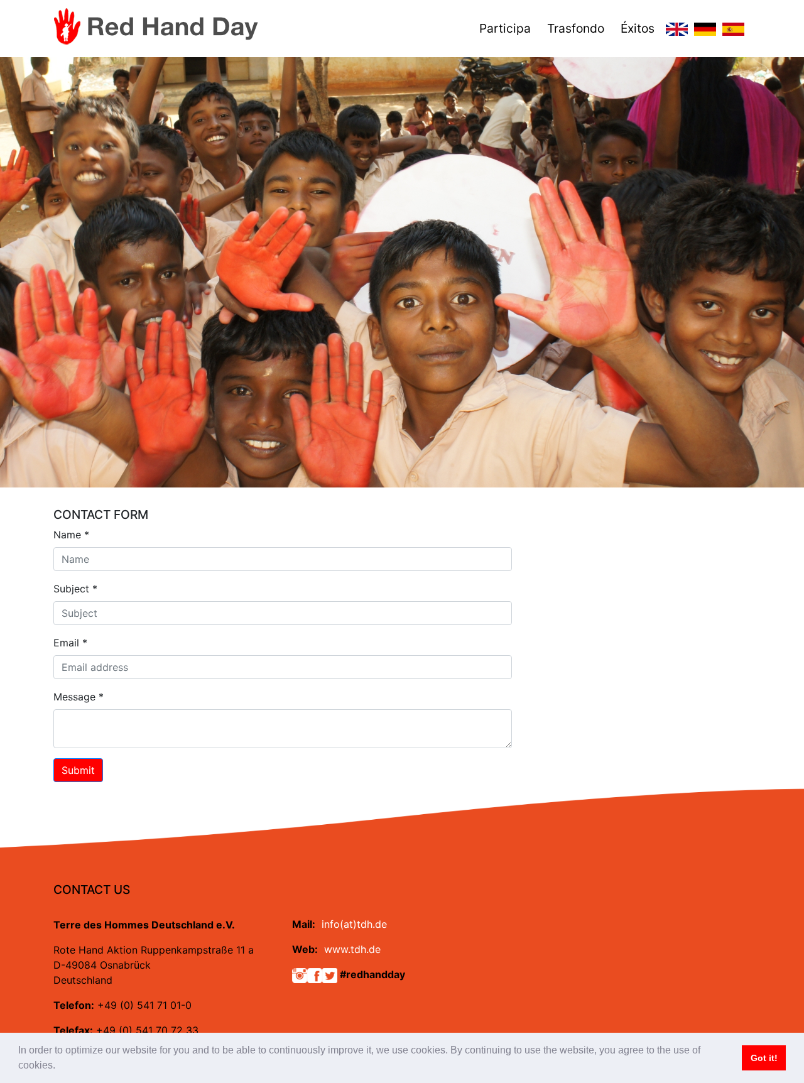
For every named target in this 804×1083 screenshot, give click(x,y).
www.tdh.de (352, 949)
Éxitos (638, 28)
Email (70, 642)
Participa (505, 28)
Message (78, 696)
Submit (78, 770)
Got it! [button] (764, 1058)
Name (71, 534)
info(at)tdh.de (354, 924)
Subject (75, 588)
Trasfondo (575, 28)
